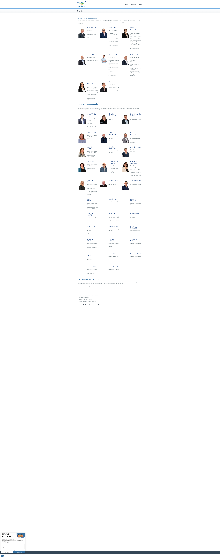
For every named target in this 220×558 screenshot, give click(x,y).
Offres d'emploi (90, 555)
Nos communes (133, 4)
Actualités (126, 4)
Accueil (137, 10)
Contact (140, 4)
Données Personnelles (104, 555)
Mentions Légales (96, 555)
